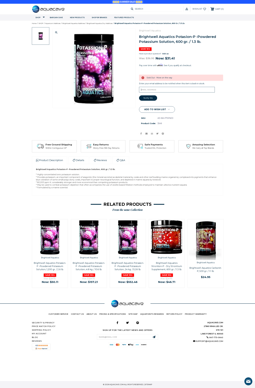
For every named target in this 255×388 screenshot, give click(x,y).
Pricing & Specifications (112, 314)
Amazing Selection (203, 144)
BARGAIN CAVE (56, 17)
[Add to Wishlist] (53, 252)
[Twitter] (157, 134)
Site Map (133, 314)
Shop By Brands (99, 17)
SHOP (38, 17)
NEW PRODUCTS (77, 17)
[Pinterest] (163, 134)
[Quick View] (47, 252)
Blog (35, 337)
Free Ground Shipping (59, 144)
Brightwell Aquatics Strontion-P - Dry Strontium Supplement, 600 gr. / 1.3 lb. (166, 266)
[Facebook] (141, 134)
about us (91, 314)
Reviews (37, 341)
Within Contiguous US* (56, 148)
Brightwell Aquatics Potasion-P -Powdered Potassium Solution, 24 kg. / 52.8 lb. (128, 266)
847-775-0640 (216, 337)
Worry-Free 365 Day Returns (106, 148)
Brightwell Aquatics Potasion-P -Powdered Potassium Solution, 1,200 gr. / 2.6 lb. (50, 266)
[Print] (152, 134)
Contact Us (77, 314)
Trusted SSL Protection (155, 148)
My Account (39, 333)
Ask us (165, 54)
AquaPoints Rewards (152, 314)
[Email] (146, 134)
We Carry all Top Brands (203, 148)
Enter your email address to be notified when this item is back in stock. (172, 83)
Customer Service (58, 314)
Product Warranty (196, 314)
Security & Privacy (43, 322)
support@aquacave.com (209, 341)
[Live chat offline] (248, 381)
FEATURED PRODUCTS (124, 17)
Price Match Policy (43, 326)
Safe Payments (154, 144)
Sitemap (148, 384)
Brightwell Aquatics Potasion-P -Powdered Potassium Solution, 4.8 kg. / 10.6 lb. (89, 266)
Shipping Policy (41, 330)
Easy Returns (101, 144)
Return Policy (174, 314)
